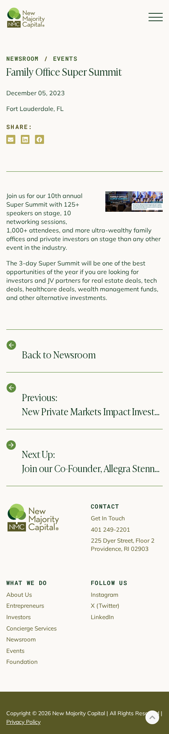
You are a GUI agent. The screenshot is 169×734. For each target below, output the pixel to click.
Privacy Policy (23, 721)
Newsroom (22, 58)
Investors (18, 617)
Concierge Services (31, 628)
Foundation (22, 661)
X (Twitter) (105, 605)
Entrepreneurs (25, 605)
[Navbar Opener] (156, 17)
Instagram (104, 594)
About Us (19, 594)
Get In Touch (108, 518)
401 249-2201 (110, 529)
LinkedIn (102, 617)
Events (65, 58)
